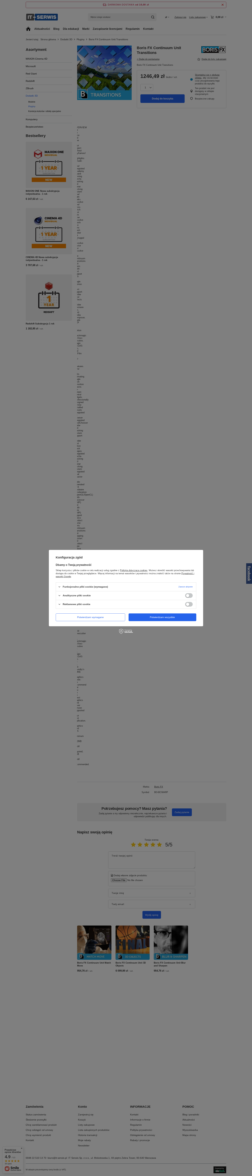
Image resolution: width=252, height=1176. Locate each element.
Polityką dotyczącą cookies (133, 570)
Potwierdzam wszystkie (162, 617)
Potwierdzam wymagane (90, 617)
